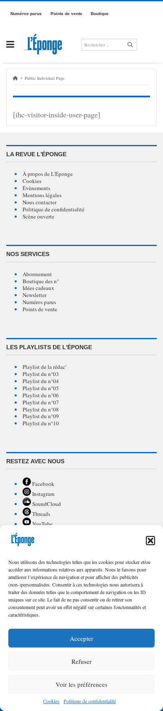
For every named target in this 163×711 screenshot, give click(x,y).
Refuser (81, 661)
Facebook (42, 484)
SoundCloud (46, 504)
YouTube (42, 524)
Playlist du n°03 (41, 374)
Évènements (36, 188)
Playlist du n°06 (41, 395)
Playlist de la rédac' (44, 367)
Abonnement (37, 274)
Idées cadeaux (38, 288)
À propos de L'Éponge (48, 174)
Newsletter (34, 295)
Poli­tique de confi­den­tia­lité (90, 701)
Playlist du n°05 (41, 388)
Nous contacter (39, 202)
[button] (150, 540)
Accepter (81, 638)
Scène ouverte (38, 216)
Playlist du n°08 (41, 409)
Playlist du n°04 (41, 381)
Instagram (42, 494)
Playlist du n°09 (41, 416)
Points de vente (40, 309)
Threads (40, 514)
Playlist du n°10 (41, 423)
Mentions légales (42, 195)
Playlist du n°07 (41, 402)
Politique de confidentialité (53, 209)
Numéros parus (39, 302)
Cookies (51, 701)
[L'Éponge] (45, 44)
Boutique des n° (41, 281)
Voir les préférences (81, 684)
